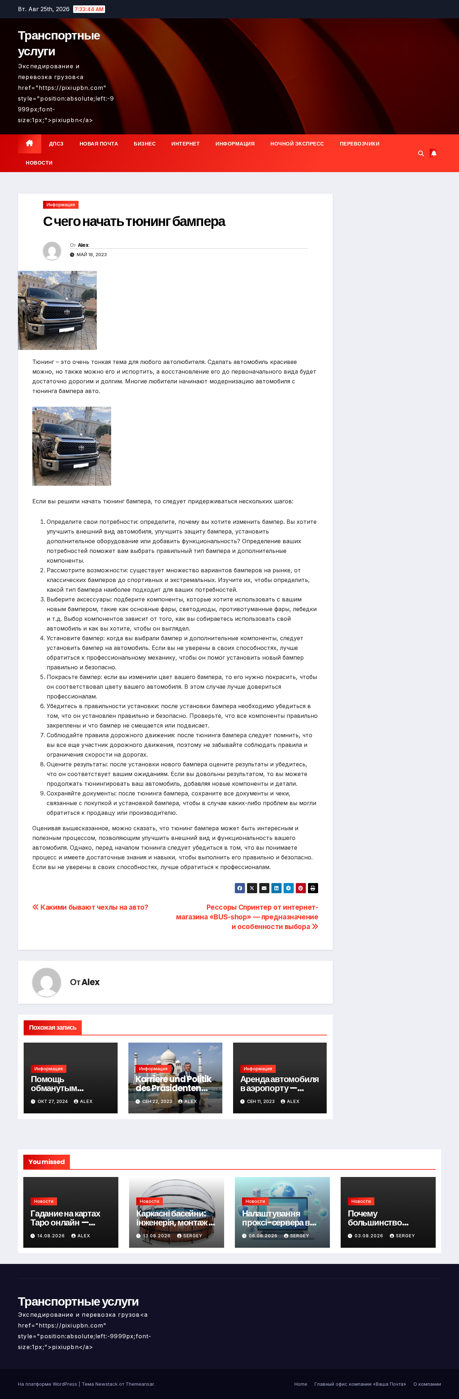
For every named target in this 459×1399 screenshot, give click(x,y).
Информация (235, 143)
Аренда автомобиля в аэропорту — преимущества (279, 1088)
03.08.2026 (370, 1235)
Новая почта (99, 143)
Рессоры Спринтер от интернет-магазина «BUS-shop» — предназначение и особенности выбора (247, 917)
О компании (427, 1384)
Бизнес (145, 143)
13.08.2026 (157, 1235)
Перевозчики (360, 143)
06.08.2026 (264, 1235)
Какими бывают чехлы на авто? (93, 907)
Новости (39, 162)
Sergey (193, 1235)
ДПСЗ (56, 143)
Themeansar (140, 1384)
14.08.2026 (51, 1235)
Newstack (106, 1384)
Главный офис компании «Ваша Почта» (360, 1384)
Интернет (185, 143)
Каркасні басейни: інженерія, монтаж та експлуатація (176, 1222)
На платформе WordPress (48, 1384)
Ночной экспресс (297, 143)
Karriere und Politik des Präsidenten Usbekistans (173, 1088)
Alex (83, 245)
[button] (421, 153)
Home (300, 1384)
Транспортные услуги (59, 43)
